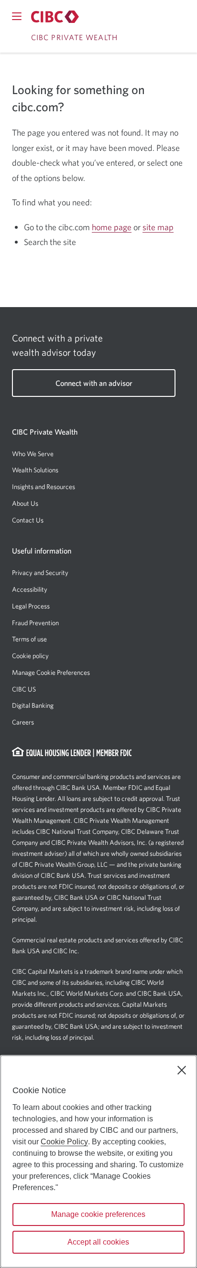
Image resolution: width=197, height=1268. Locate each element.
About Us (25, 503)
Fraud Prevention (35, 622)
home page (111, 227)
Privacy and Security (40, 572)
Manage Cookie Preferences (51, 672)
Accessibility (29, 589)
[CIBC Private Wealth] (55, 16)
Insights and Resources (43, 486)
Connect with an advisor (93, 383)
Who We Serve (33, 453)
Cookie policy (30, 655)
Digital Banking (33, 705)
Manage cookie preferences (98, 1214)
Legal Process (31, 606)
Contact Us (28, 520)
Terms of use (29, 639)
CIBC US (24, 689)
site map (158, 227)
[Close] (181, 1070)
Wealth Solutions (35, 470)
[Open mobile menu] (17, 16)
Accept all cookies (98, 1242)
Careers (23, 722)
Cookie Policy (64, 1142)
